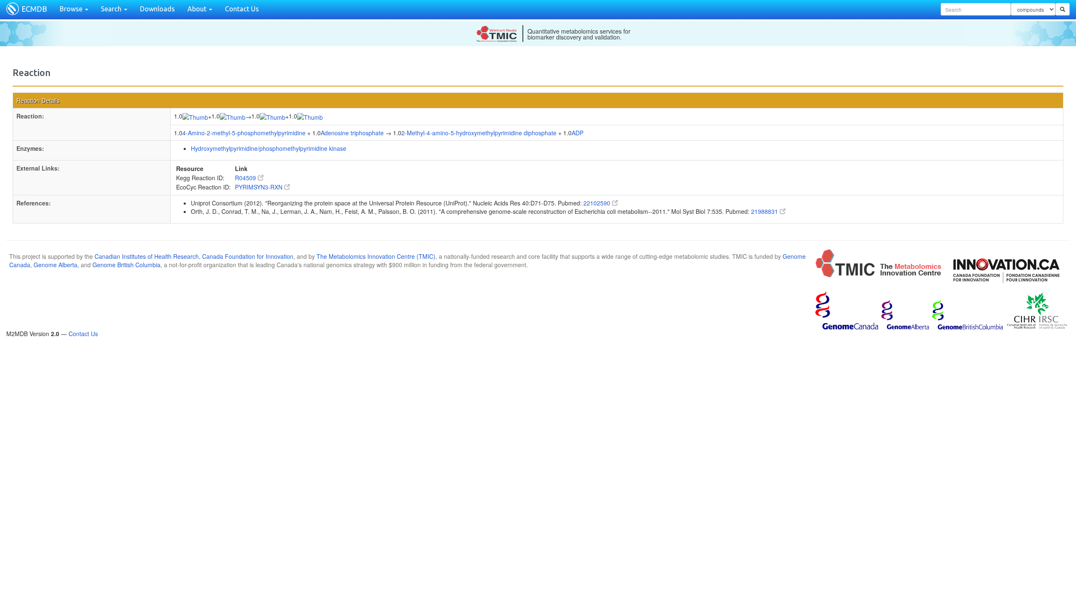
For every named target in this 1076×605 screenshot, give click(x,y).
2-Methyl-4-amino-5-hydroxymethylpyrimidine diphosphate (478, 133)
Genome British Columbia (126, 264)
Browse (72, 9)
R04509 (246, 178)
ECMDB (34, 9)
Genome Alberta (55, 264)
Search (112, 9)
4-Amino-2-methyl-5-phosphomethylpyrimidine (244, 133)
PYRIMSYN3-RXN (259, 187)
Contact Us (242, 9)
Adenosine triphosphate (352, 133)
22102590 (597, 203)
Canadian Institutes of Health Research (147, 256)
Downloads (157, 9)
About (197, 9)
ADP (577, 133)
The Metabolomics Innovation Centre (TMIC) (375, 256)
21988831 (765, 211)
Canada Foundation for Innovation (247, 256)
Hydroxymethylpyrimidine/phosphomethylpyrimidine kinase (268, 148)
